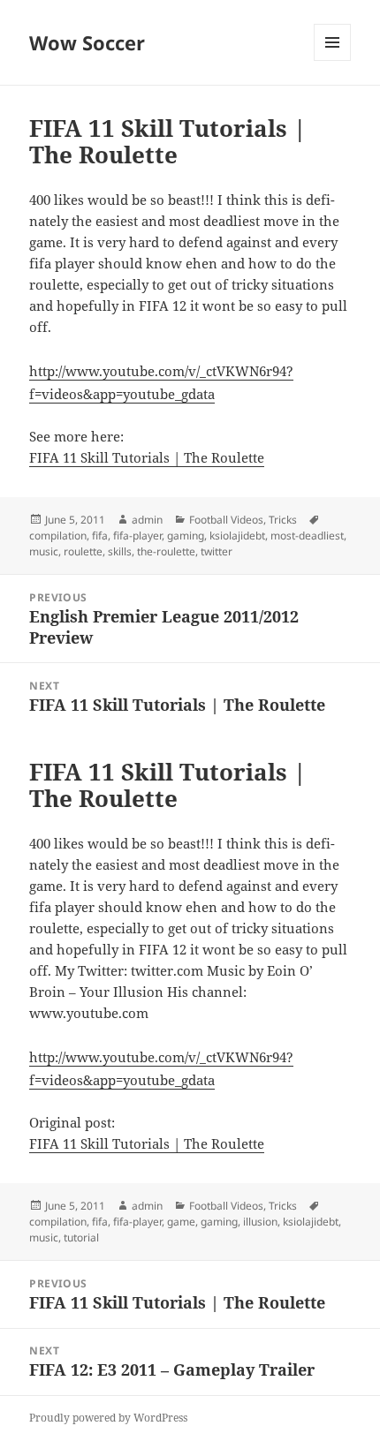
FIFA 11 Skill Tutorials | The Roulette (146, 457)
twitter (216, 551)
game (181, 1221)
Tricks (283, 519)
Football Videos (226, 519)
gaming (185, 535)
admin (147, 519)
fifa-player (137, 535)
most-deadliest (307, 535)
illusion (260, 1221)
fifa (100, 535)
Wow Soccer (87, 42)
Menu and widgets (333, 60)
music (43, 551)
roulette (83, 551)
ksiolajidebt (237, 535)
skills (120, 551)
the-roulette (166, 551)
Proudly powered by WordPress (108, 1417)
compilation (58, 535)
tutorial (81, 1237)
